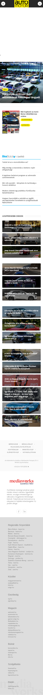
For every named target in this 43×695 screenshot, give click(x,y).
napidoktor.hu (13, 623)
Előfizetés (25, 125)
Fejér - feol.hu (13, 543)
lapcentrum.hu (13, 675)
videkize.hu (12, 634)
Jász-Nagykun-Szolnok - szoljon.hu (20, 551)
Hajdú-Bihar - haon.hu (16, 547)
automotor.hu (13, 614)
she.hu (10, 657)
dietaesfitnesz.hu (14, 630)
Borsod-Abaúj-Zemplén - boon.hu (20, 536)
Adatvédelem (13, 449)
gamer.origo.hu (13, 619)
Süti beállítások (29, 452)
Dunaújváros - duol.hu (16, 540)
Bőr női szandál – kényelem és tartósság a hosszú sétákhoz (19, 184)
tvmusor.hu (12, 637)
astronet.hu (12, 612)
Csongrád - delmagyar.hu (17, 538)
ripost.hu (11, 650)
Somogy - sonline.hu (15, 558)
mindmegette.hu (14, 625)
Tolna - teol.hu (13, 563)
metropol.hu (12, 652)
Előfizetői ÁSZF (13, 452)
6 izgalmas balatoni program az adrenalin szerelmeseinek (19, 176)
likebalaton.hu (13, 621)
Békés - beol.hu (13, 534)
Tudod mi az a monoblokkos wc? (15, 162)
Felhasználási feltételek (21, 447)
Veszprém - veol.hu (15, 567)
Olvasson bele (27, 119)
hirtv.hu (10, 585)
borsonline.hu (13, 648)
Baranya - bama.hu (15, 531)
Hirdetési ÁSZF (27, 449)
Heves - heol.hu (13, 549)
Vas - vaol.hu (12, 565)
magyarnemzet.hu (14, 581)
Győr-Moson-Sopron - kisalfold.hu (20, 545)
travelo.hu (11, 628)
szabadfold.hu (13, 583)
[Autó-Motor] (21, 3)
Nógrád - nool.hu (14, 556)
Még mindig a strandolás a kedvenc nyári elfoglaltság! (18, 169)
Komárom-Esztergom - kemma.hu (20, 554)
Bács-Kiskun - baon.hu (16, 529)
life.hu (10, 655)
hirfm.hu (11, 688)
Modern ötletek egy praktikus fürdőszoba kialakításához (18, 192)
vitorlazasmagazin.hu (15, 632)
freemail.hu (12, 668)
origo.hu (11, 587)
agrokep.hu (12, 601)
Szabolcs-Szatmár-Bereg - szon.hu (20, 560)
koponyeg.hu (12, 670)
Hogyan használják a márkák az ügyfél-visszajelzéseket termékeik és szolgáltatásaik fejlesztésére (20, 200)
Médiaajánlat (27, 444)
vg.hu (10, 599)
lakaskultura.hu (13, 617)
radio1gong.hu (13, 686)
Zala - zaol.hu (13, 569)
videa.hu (11, 673)
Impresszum (13, 444)
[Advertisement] (21, 31)
